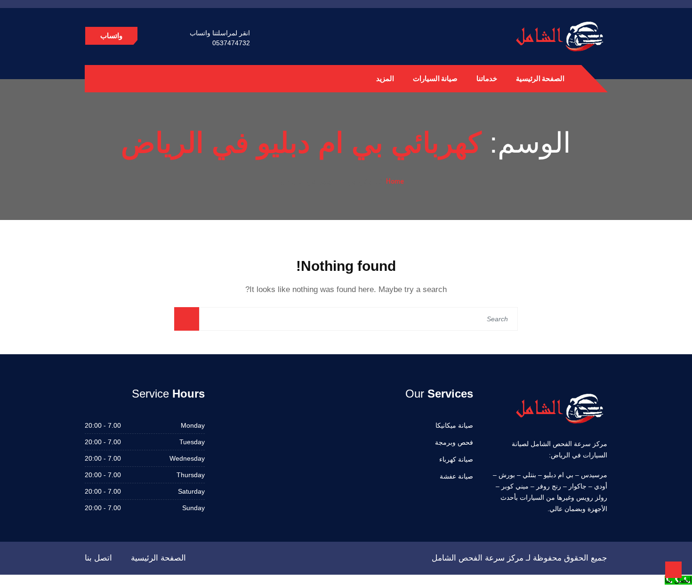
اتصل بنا (98, 557)
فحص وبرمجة (454, 442)
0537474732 (231, 43)
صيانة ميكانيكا (454, 425)
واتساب (111, 35)
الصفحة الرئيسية (540, 78)
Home (395, 181)
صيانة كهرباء (456, 459)
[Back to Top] (673, 570)
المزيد (385, 78)
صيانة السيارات (435, 78)
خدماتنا (486, 78)
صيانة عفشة (456, 476)
